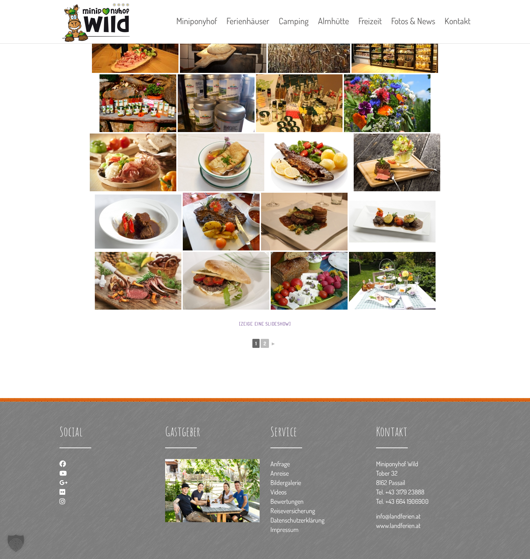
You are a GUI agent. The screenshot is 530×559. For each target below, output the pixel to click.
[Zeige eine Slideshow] (265, 324)
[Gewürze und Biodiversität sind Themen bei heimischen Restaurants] (392, 222)
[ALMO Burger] (226, 281)
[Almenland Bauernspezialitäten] (299, 103)
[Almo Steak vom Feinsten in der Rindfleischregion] (397, 162)
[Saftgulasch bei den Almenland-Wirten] (138, 222)
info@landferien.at (398, 516)
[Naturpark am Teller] (392, 281)
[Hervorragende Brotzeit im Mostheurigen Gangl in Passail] (133, 162)
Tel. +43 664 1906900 (402, 501)
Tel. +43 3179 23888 (400, 492)
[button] (16, 543)
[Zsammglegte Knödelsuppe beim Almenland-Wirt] (221, 162)
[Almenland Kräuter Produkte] (216, 103)
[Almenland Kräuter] (138, 103)
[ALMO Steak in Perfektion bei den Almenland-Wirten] (221, 221)
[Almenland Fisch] (309, 162)
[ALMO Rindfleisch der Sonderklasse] (304, 221)
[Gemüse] (309, 281)
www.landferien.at (398, 525)
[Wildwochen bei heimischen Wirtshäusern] (138, 281)
